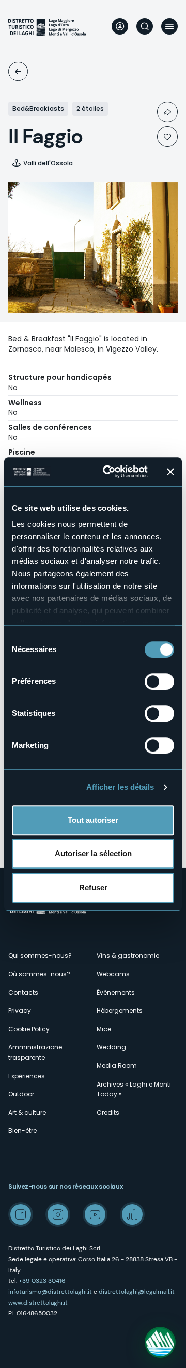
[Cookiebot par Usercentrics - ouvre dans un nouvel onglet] (109, 471)
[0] (167, 136)
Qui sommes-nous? (40, 955)
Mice (104, 1029)
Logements (18, 71)
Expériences (26, 1076)
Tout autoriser (93, 819)
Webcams (113, 974)
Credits (108, 1112)
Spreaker (132, 1214)
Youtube (95, 1214)
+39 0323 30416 (42, 1281)
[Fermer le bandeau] (170, 471)
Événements (116, 992)
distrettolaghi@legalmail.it (137, 1292)
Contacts (23, 992)
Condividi (167, 112)
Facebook (20, 1214)
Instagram (57, 1214)
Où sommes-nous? (39, 974)
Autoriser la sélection (93, 853)
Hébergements (120, 1010)
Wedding (111, 1047)
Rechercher (144, 26)
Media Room (117, 1065)
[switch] (159, 681)
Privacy (19, 1010)
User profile (120, 26)
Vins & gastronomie (128, 955)
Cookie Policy (29, 1029)
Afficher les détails (120, 786)
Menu (169, 26)
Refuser (93, 887)
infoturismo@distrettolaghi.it (50, 1292)
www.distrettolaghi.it (38, 1302)
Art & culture (27, 1112)
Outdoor (21, 1094)
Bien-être (22, 1130)
